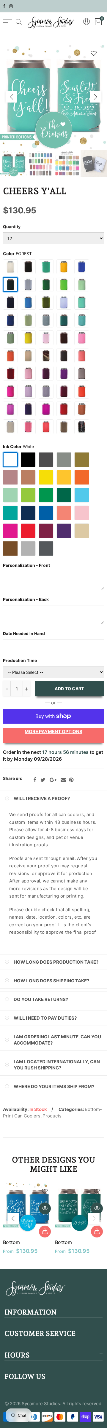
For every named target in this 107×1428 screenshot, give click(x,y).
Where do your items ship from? (54, 1086)
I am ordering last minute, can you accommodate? (57, 1040)
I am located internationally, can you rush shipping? (57, 1065)
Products (52, 1116)
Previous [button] (11, 97)
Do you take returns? (41, 999)
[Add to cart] (45, 1231)
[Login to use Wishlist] (93, 53)
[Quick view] (45, 1208)
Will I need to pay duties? (45, 1018)
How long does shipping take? (51, 981)
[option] (53, 97)
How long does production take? (56, 962)
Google (53, 780)
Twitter (42, 780)
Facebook (34, 780)
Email (63, 780)
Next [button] (95, 97)
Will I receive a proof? (42, 798)
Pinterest (71, 780)
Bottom (11, 1242)
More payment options (53, 731)
